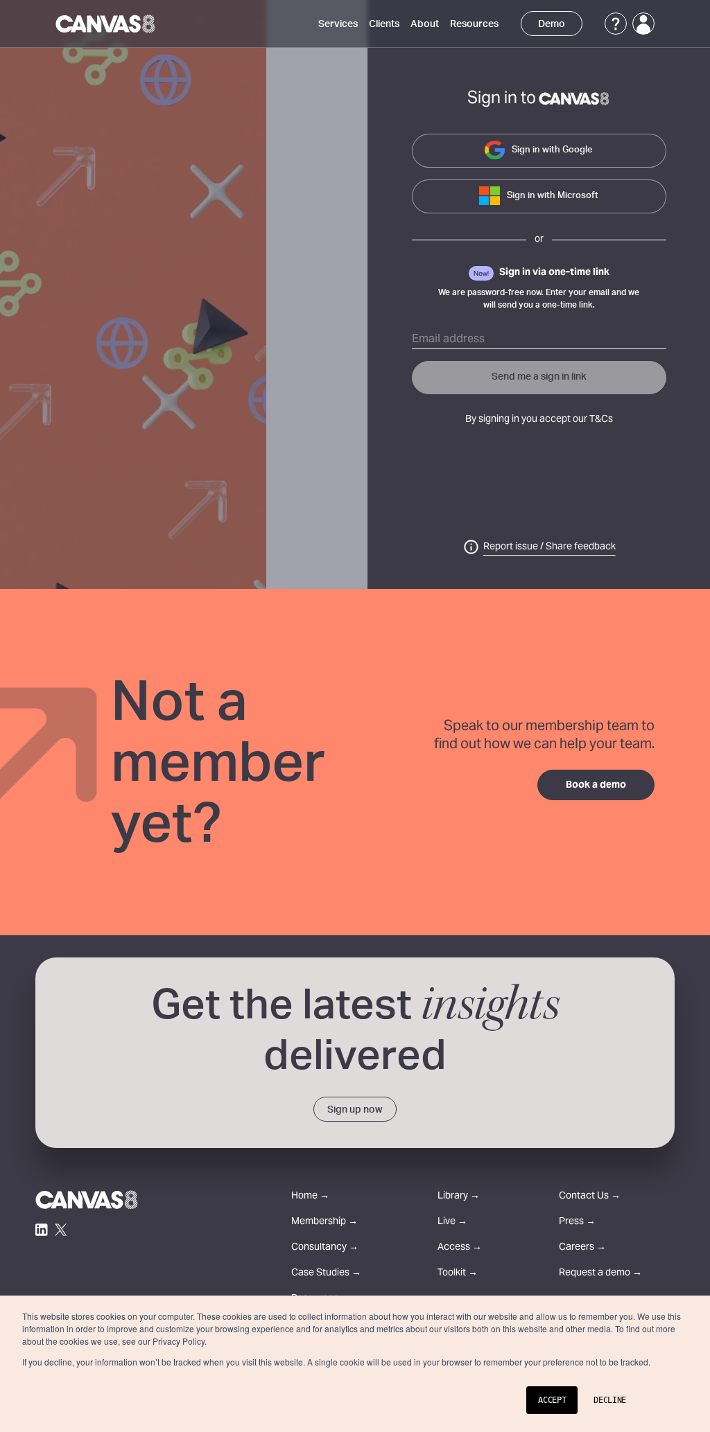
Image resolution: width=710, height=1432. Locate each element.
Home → (310, 1197)
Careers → (582, 1248)
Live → (452, 1222)
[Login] (643, 23)
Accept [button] (552, 1400)
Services (338, 24)
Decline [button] (610, 1400)
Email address (448, 339)
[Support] (616, 23)
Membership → (324, 1222)
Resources (474, 24)
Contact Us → (590, 1197)
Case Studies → (326, 1273)
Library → (459, 1197)
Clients (384, 24)
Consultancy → (324, 1248)
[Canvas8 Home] (106, 23)
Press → (577, 1222)
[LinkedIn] (41, 1229)
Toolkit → (458, 1273)
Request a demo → (600, 1273)
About (424, 24)
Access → (460, 1248)
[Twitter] (61, 1229)
